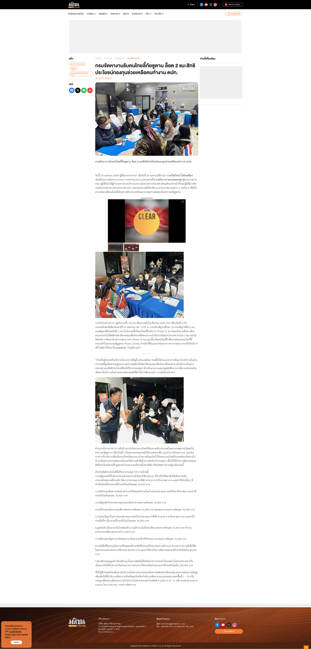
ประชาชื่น (158, 14)
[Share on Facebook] (71, 90)
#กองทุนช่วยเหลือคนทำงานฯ (79, 74)
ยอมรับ (16, 642)
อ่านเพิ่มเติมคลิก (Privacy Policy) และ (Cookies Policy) (16, 634)
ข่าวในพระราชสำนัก (76, 14)
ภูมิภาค (126, 14)
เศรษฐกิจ (102, 14)
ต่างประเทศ (136, 14)
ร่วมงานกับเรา (229, 631)
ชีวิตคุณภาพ (119, 58)
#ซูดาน (73, 68)
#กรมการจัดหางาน (77, 64)
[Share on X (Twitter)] (78, 90)
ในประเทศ (114, 14)
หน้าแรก (98, 58)
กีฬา (147, 14)
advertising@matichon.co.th (173, 623)
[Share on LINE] (84, 90)
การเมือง (90, 14)
